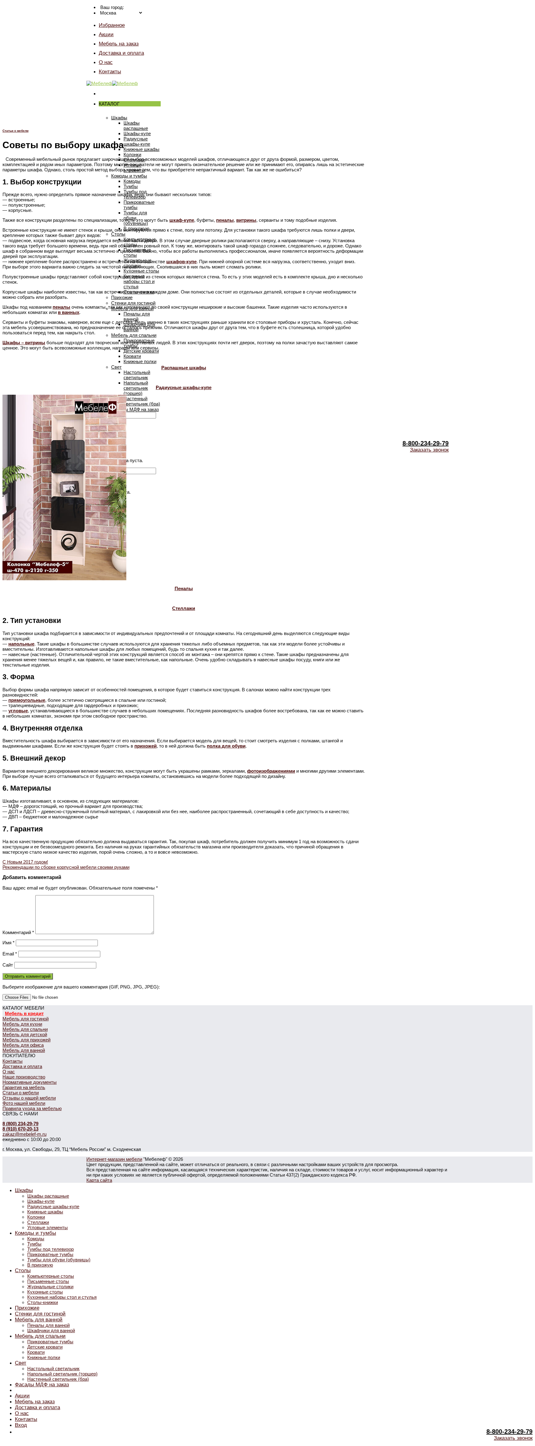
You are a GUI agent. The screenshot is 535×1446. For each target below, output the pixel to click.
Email (9, 953)
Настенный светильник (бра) (142, 401)
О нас (106, 62)
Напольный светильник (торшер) (136, 388)
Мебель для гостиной (25, 1018)
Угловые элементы (47, 1227)
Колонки (132, 154)
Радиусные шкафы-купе (137, 141)
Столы (118, 234)
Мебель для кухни (22, 1024)
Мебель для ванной (23, 1050)
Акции (106, 34)
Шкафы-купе (137, 133)
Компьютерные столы (50, 1276)
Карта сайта (99, 1180)
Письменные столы (48, 1281)
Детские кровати (141, 351)
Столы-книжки (42, 1302)
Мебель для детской (24, 1034)
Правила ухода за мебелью (32, 1108)
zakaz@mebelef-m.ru (24, 1134)
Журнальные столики (50, 1286)
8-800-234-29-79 (425, 443)
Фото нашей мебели (23, 1103)
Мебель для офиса (23, 1045)
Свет (116, 367)
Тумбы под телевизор (50, 1249)
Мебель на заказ (119, 43)
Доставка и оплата (121, 53)
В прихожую (40, 1265)
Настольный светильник (137, 375)
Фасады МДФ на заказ (135, 409)
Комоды (132, 181)
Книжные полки (140, 361)
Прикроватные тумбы (50, 1254)
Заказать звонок (429, 450)
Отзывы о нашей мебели (29, 1098)
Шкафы (119, 117)
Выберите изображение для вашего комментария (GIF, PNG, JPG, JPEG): (81, 986)
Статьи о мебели (15, 130)
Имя (8, 942)
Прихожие (122, 297)
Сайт (7, 965)
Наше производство (23, 1076)
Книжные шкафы (141, 149)
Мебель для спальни (133, 335)
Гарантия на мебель (23, 1087)
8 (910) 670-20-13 (20, 1128)
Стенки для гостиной (133, 303)
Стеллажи (38, 1222)
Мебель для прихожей (26, 1039)
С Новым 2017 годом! (25, 862)
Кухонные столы (141, 270)
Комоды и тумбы (129, 175)
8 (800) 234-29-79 (20, 1123)
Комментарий (18, 932)
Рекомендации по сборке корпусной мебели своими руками (65, 867)
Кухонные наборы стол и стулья (139, 281)
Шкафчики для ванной (51, 1330)
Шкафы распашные (136, 125)
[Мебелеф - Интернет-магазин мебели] (112, 83)
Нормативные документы (29, 1082)
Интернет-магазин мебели (114, 1159)
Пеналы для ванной (137, 316)
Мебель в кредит (24, 1013)
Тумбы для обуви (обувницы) (58, 1259)
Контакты (110, 71)
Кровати (132, 356)
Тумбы (131, 186)
